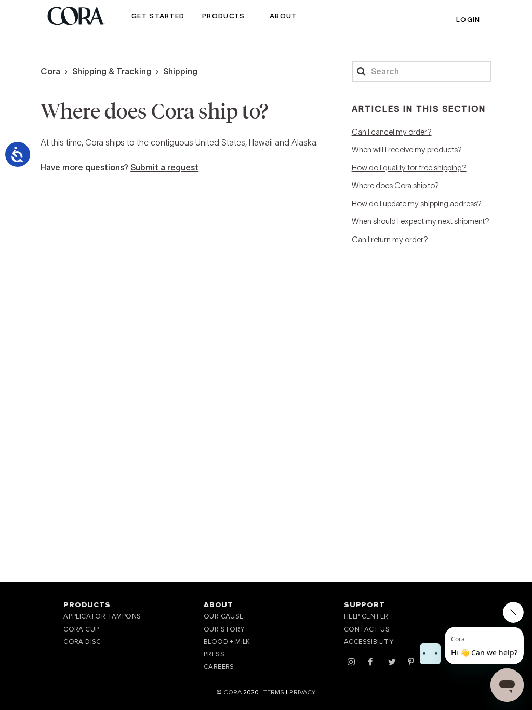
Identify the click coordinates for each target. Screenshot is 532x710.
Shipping (180, 71)
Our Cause (224, 616)
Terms (273, 692)
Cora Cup (81, 629)
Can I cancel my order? (392, 131)
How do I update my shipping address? (417, 203)
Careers (219, 667)
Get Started (157, 16)
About (284, 16)
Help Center (366, 616)
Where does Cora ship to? (395, 185)
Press (214, 654)
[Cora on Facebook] (370, 662)
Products (223, 16)
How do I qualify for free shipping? (409, 167)
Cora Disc (82, 642)
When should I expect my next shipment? (420, 221)
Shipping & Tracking (111, 71)
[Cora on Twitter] (392, 662)
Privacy (302, 692)
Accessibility (368, 642)
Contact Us (367, 629)
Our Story (224, 629)
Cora (50, 71)
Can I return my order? (390, 239)
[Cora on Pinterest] (411, 662)
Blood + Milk (227, 642)
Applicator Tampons (102, 616)
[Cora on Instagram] (351, 662)
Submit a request (164, 167)
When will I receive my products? (407, 149)
